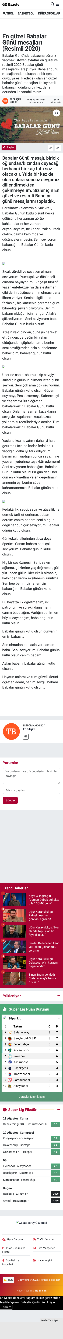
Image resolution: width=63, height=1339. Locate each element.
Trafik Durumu (45, 1239)
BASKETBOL (26, 13)
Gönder (10, 800)
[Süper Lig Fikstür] (58, 1109)
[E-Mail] (26, 737)
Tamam (6, 1307)
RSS (10, 1279)
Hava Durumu (15, 1239)
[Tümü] (58, 995)
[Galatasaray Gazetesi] (31, 1222)
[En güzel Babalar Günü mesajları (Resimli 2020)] (31, 125)
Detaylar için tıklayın (32, 1096)
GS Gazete (10, 4)
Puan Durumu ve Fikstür (13, 1249)
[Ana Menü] (57, 4)
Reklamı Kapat (49, 1320)
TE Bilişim (29, 729)
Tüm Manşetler (46, 1248)
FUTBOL (8, 13)
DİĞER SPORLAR (49, 13)
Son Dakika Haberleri (10, 1262)
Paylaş (11, 147)
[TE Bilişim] (11, 731)
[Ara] (52, 4)
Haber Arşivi (44, 1260)
